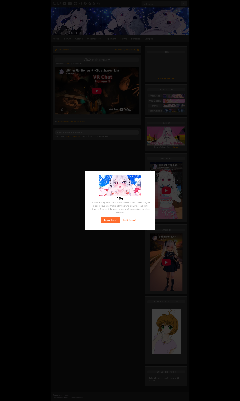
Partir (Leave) (129, 220)
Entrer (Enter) (110, 220)
